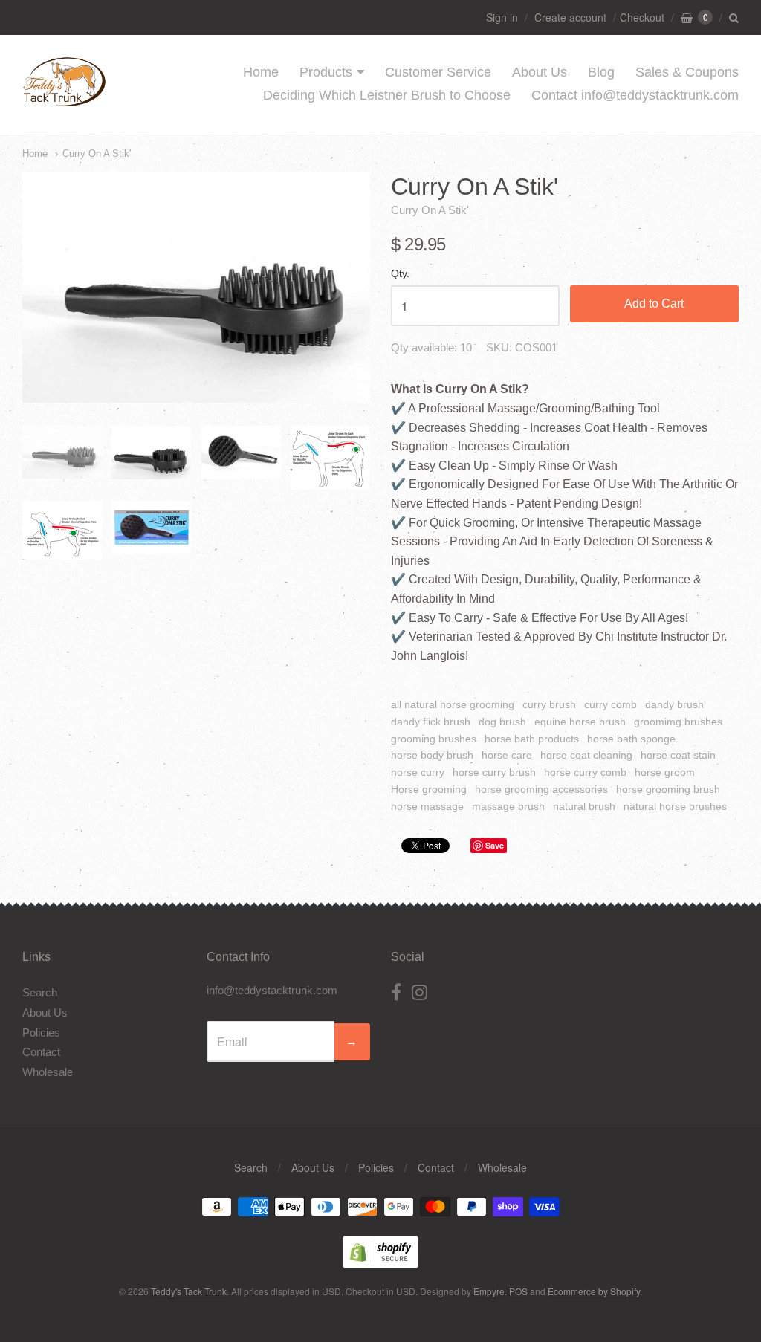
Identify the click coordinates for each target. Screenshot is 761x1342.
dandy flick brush (430, 721)
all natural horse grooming (452, 704)
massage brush (508, 806)
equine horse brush (580, 721)
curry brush (549, 704)
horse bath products (532, 739)
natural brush (584, 806)
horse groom (665, 772)
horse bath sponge (631, 739)
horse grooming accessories (541, 789)
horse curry (417, 772)
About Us (539, 72)
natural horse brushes (675, 806)
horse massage (427, 806)
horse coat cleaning (586, 755)
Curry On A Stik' (96, 153)
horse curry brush (494, 772)
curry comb (610, 704)
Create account (570, 17)
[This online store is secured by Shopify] (380, 1263)
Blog (601, 72)
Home (261, 72)
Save (494, 845)
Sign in (502, 17)
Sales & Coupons (687, 72)
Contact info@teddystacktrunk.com (635, 95)
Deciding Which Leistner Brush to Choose (387, 95)
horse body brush (432, 755)
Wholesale (47, 1072)
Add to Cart (654, 303)
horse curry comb (585, 772)
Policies (41, 1032)
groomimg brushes (678, 721)
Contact (41, 1052)
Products (325, 72)
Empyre (489, 1291)
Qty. (400, 273)
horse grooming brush (668, 789)
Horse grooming (429, 789)
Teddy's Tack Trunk (189, 1291)
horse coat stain (678, 755)
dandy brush (674, 704)
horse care (507, 755)
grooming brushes (433, 739)
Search (39, 992)
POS (518, 1291)
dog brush (502, 721)
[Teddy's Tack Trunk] (64, 99)
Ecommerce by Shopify (594, 1291)
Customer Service (438, 72)
